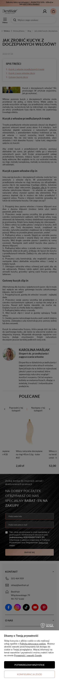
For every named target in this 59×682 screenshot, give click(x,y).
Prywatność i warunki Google (28, 655)
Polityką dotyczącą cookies (33, 644)
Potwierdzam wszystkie (29, 664)
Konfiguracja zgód (29, 674)
